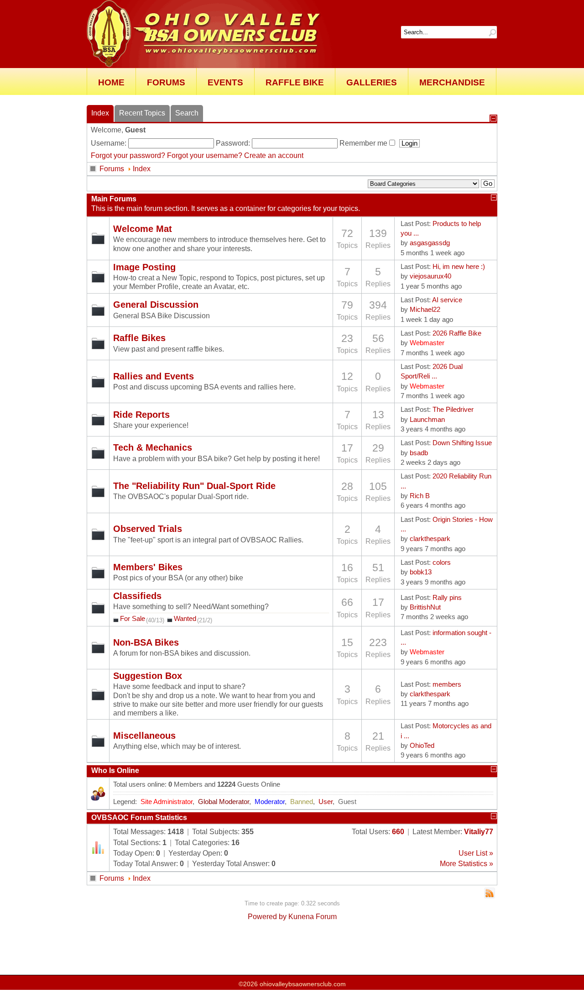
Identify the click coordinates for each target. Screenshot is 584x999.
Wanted (185, 618)
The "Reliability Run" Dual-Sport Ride (194, 486)
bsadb (419, 453)
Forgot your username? (204, 155)
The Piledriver (453, 409)
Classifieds (137, 596)
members (447, 684)
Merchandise (452, 82)
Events (225, 82)
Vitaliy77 (478, 832)
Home (111, 82)
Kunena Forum (312, 916)
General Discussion (155, 305)
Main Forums (113, 199)
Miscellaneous (144, 736)
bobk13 (421, 572)
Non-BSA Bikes (146, 642)
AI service (447, 300)
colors (442, 562)
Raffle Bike (295, 82)
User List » (476, 853)
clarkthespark (430, 538)
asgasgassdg (430, 243)
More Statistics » (466, 864)
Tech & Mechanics (152, 447)
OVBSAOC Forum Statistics (139, 817)
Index (142, 169)
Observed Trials (147, 529)
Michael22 (425, 309)
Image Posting (144, 267)
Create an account (273, 155)
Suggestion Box (147, 676)
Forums (166, 82)
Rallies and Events (153, 376)
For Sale (132, 618)
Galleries (371, 82)
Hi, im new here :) (459, 266)
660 (398, 832)
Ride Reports (141, 415)
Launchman (427, 419)
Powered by (267, 916)
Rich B (420, 496)
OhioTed (422, 745)
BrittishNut (425, 607)
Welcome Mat (142, 229)
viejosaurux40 (430, 276)
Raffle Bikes (139, 338)
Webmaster (427, 343)
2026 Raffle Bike (457, 333)
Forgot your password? (128, 155)
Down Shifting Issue (462, 443)
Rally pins (447, 597)
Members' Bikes (147, 567)
